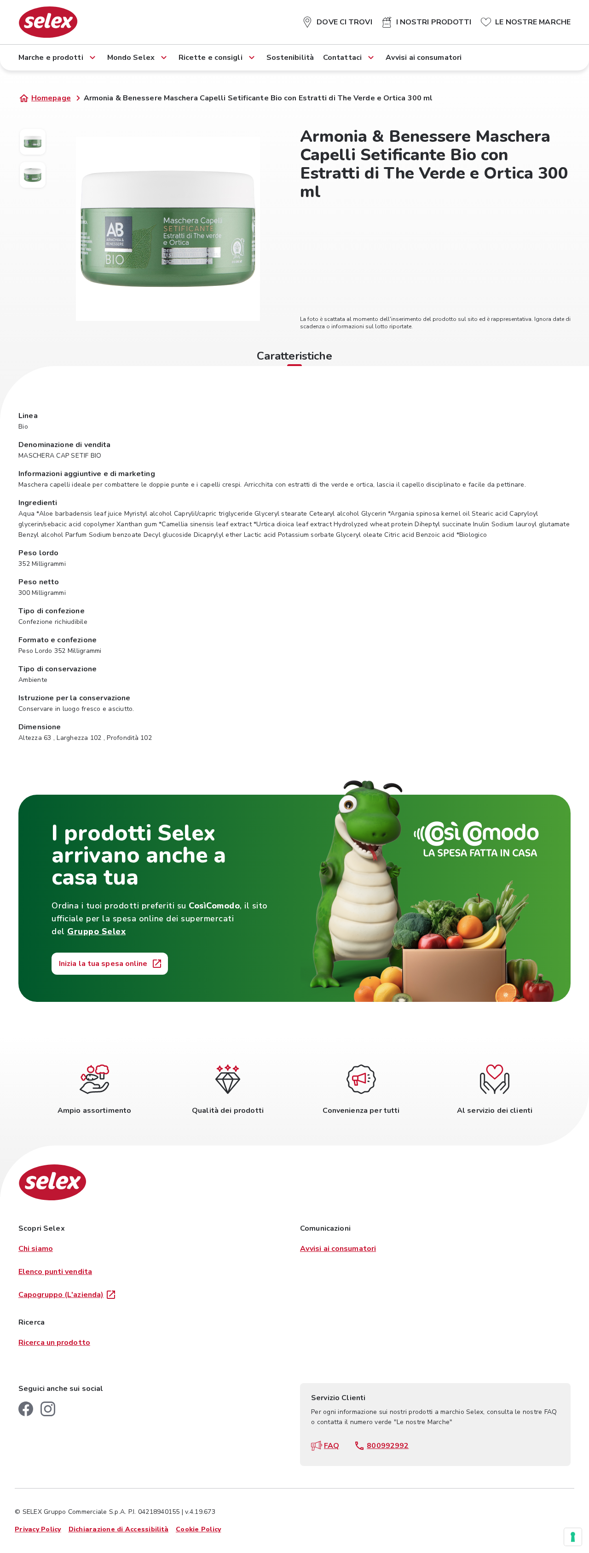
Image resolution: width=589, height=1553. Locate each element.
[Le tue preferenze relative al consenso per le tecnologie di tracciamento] (573, 1537)
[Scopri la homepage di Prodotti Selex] (48, 22)
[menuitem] (337, 20)
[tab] (294, 357)
